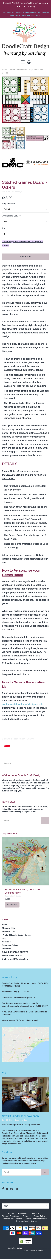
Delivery (26, 1216)
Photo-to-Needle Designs (26, 1221)
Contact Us (22, 1213)
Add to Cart (25, 257)
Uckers (30, 739)
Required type (8, 203)
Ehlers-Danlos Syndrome (36, 1218)
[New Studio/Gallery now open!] (25, 1094)
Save (8, 746)
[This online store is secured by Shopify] (25, 1243)
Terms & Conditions (10, 1216)
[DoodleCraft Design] (25, 39)
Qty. (3, 228)
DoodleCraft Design (12, 191)
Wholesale (6, 948)
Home (4, 70)
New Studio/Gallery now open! (21, 1115)
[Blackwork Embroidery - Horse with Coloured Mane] (25, 861)
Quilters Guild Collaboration (15, 959)
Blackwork (7, 739)
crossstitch (19, 739)
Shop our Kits (8, 928)
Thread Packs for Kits (12, 955)
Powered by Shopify (36, 1250)
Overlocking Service (11, 216)
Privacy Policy (39, 1216)
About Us (6, 942)
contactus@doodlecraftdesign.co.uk (22, 704)
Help (4, 938)
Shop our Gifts (8, 931)
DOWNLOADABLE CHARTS (15, 952)
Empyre (25, 1250)
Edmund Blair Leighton (12, 1218)
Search (11, 1213)
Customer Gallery (10, 945)
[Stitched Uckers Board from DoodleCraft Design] (13, 138)
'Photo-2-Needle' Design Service (16, 935)
